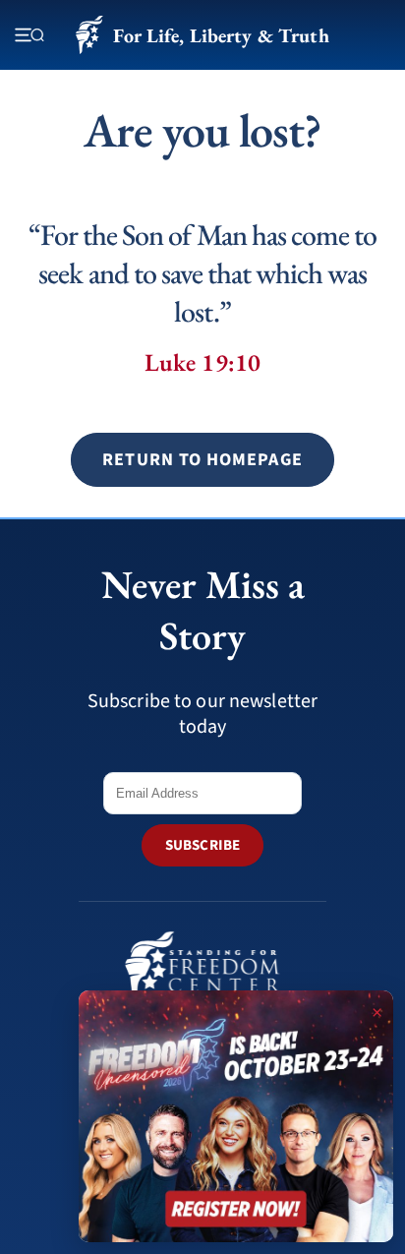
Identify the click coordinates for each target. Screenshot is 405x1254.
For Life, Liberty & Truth (220, 35)
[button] (202, 460)
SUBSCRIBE (202, 845)
